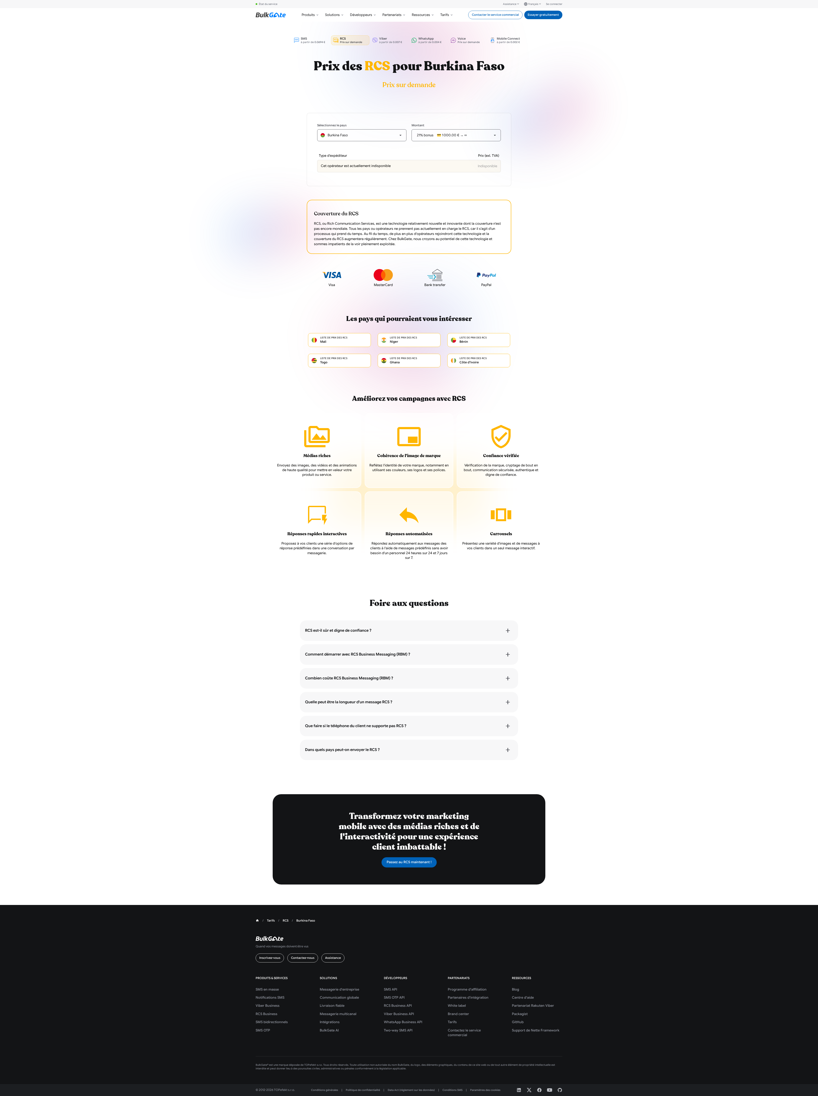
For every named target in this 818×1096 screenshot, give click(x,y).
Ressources (421, 15)
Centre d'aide (523, 997)
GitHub (518, 1022)
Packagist (520, 1014)
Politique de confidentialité (363, 1090)
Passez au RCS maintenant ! (409, 862)
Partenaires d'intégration (468, 997)
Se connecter (554, 4)
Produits (308, 15)
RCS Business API (398, 1006)
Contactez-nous (302, 958)
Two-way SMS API (398, 1030)
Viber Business (267, 1006)
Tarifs (444, 15)
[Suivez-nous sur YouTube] (549, 1090)
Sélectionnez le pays (332, 125)
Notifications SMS (270, 997)
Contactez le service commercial (464, 1032)
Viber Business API (399, 1014)
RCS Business (266, 1014)
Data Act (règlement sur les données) (411, 1090)
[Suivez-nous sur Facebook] (539, 1090)
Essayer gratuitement (543, 15)
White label (457, 1006)
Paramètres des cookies (485, 1090)
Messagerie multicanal (338, 1014)
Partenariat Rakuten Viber (533, 1006)
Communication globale (339, 997)
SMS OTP (263, 1030)
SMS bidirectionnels (272, 1022)
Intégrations (330, 1022)
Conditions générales (324, 1090)
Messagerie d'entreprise (339, 989)
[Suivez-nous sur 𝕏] (529, 1090)
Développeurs (361, 15)
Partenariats (392, 15)
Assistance (509, 4)
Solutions (332, 15)
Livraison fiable (332, 1006)
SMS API (390, 989)
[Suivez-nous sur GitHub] (559, 1090)
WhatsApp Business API (403, 1022)
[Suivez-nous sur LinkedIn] (518, 1090)
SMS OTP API (394, 997)
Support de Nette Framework (535, 1030)
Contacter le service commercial (495, 15)
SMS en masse (267, 989)
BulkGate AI (329, 1030)
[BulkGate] (271, 14)
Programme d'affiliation (467, 989)
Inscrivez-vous (269, 958)
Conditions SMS (452, 1090)
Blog (515, 989)
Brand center (458, 1014)
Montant (418, 125)
